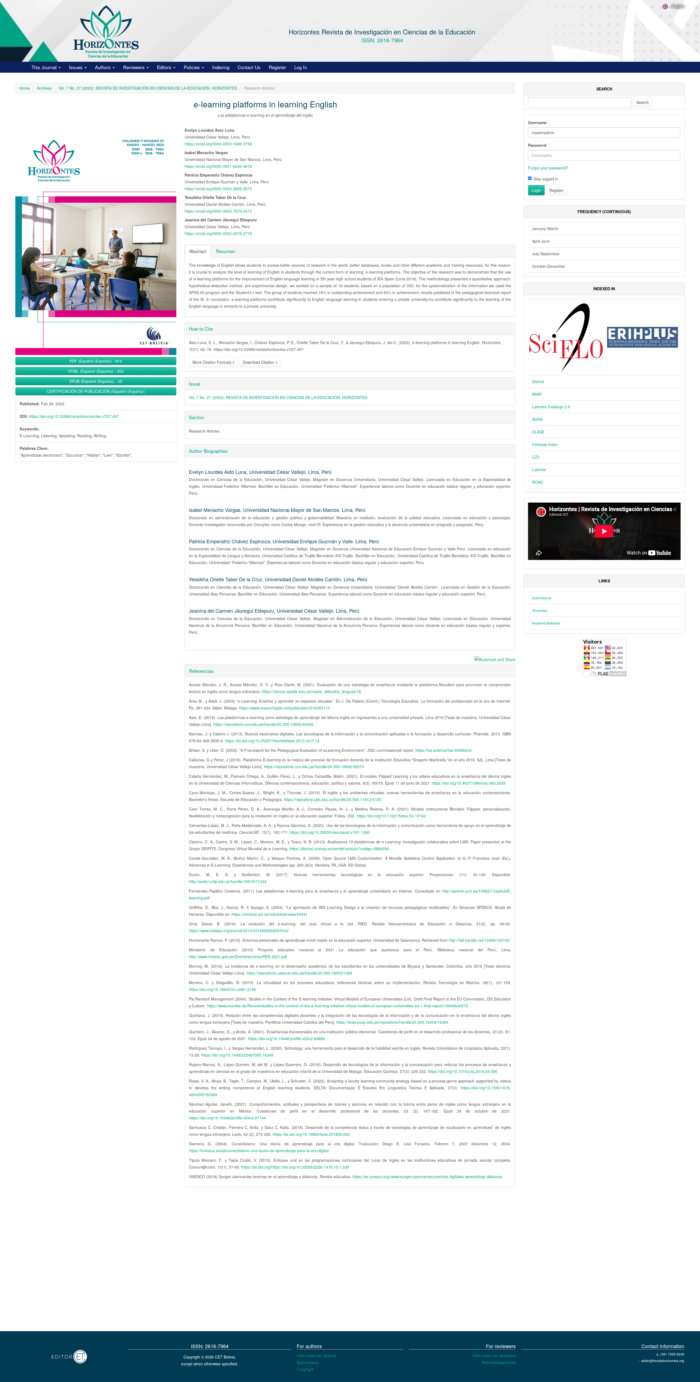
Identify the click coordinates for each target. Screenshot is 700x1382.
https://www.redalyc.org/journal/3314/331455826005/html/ (239, 930)
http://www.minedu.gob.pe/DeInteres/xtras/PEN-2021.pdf (238, 956)
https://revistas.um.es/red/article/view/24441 (270, 914)
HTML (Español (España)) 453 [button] (96, 371)
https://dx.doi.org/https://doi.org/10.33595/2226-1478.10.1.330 (295, 1167)
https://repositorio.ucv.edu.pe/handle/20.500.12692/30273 (314, 766)
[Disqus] (265, 1261)
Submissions (541, 597)
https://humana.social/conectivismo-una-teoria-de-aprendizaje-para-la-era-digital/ (259, 1150)
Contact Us (249, 67)
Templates (539, 610)
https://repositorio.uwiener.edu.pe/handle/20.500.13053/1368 (299, 973)
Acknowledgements (499, 1362)
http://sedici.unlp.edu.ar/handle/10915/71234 (227, 881)
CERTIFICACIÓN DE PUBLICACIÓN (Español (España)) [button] (96, 391)
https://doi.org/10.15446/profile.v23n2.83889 (286, 1038)
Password (537, 145)
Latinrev (539, 469)
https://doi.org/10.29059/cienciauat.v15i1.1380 (330, 832)
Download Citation (259, 362)
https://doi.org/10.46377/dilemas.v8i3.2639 (469, 783)
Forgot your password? (548, 168)
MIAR (537, 394)
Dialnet (538, 381)
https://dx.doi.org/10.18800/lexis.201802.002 (311, 1134)
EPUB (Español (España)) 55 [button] (95, 381)
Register (277, 67)
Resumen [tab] (225, 251)
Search (642, 102)
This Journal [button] (44, 67)
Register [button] (556, 190)
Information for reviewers (494, 1355)
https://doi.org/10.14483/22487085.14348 (237, 1055)
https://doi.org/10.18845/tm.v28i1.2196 (222, 989)
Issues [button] (76, 67)
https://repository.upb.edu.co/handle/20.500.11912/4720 (332, 799)
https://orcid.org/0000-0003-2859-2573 (218, 188)
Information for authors (316, 1355)
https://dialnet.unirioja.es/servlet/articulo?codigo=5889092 (339, 848)
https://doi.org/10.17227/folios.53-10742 (391, 815)
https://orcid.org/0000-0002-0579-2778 (218, 233)
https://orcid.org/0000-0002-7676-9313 (218, 211)
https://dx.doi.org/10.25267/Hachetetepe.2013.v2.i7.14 (272, 740)
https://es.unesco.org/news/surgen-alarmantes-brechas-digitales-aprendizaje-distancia (427, 1176)
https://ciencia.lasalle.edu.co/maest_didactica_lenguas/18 (311, 691)
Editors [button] (165, 67)
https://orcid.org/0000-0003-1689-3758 (218, 143)
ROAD (537, 482)
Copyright (305, 1369)
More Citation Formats (212, 362)
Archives (44, 88)
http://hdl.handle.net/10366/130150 (479, 940)
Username (537, 122)
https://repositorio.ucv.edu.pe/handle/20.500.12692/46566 (263, 724)
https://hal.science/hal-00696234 (443, 750)
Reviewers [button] (134, 67)
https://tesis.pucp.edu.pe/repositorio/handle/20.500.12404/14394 (392, 1022)
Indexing (220, 67)
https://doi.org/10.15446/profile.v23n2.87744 (227, 1117)
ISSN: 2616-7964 (382, 40)
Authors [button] (103, 67)
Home (24, 88)
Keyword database (546, 623)
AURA (537, 419)
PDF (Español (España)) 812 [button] (95, 361)
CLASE (538, 432)
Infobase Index (545, 444)
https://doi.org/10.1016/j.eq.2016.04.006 (462, 1071)
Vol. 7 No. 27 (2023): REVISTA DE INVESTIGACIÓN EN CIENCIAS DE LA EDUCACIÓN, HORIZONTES (148, 88)
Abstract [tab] (197, 251)
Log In (300, 67)
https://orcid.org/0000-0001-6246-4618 (218, 166)
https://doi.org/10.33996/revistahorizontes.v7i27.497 (74, 416)
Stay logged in (545, 178)
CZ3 (535, 457)
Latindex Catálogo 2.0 (551, 406)
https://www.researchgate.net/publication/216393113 (284, 708)
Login (536, 190)
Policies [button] (192, 67)
